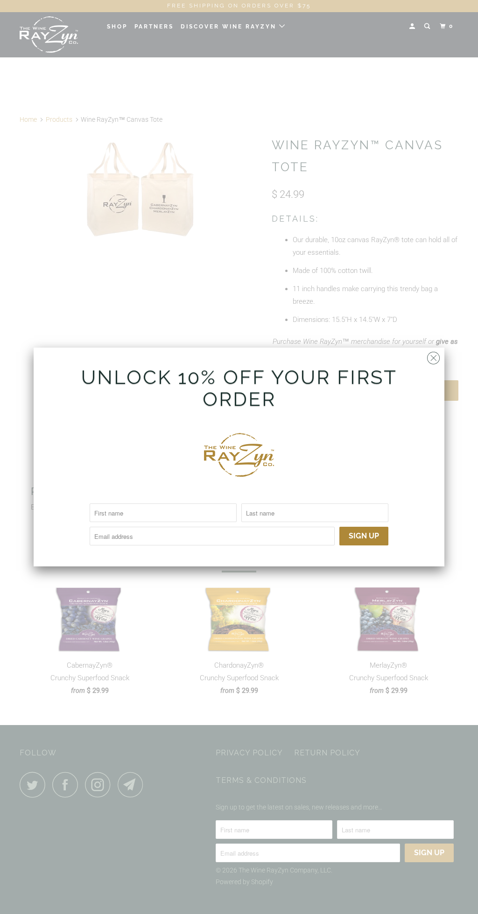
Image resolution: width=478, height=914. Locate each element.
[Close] (433, 355)
